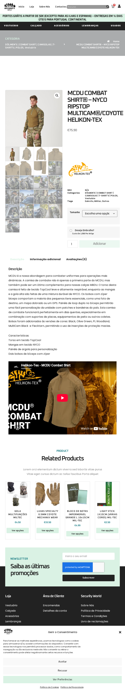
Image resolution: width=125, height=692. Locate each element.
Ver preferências (62, 679)
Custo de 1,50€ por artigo (83, 234)
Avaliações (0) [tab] (76, 259)
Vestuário (11, 25)
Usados (116, 25)
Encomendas (51, 605)
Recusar (62, 670)
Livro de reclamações (94, 621)
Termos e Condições (94, 616)
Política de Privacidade (72, 687)
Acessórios (61, 25)
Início (21, 7)
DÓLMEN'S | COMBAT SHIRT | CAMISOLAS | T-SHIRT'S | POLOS (101, 194)
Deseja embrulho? (84, 230)
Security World (91, 596)
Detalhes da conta (55, 611)
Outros (105, 201)
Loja (31, 7)
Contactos (60, 7)
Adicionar (99, 243)
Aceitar (62, 661)
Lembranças (90, 25)
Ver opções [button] (77, 533)
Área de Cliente (53, 596)
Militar (97, 201)
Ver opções (18, 530)
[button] (120, 632)
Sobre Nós (44, 7)
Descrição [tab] (17, 259)
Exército (89, 201)
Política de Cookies (49, 687)
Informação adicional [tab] (45, 259)
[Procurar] (107, 7)
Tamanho (75, 212)
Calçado (36, 25)
